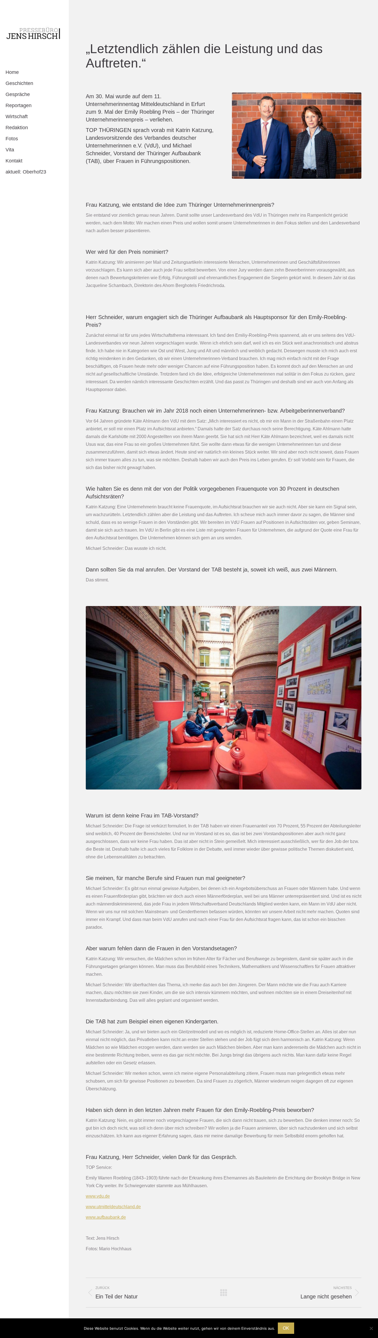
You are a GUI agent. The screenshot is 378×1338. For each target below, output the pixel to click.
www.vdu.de (98, 1196)
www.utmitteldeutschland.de (113, 1206)
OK (286, 1328)
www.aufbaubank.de (106, 1217)
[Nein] (371, 1328)
